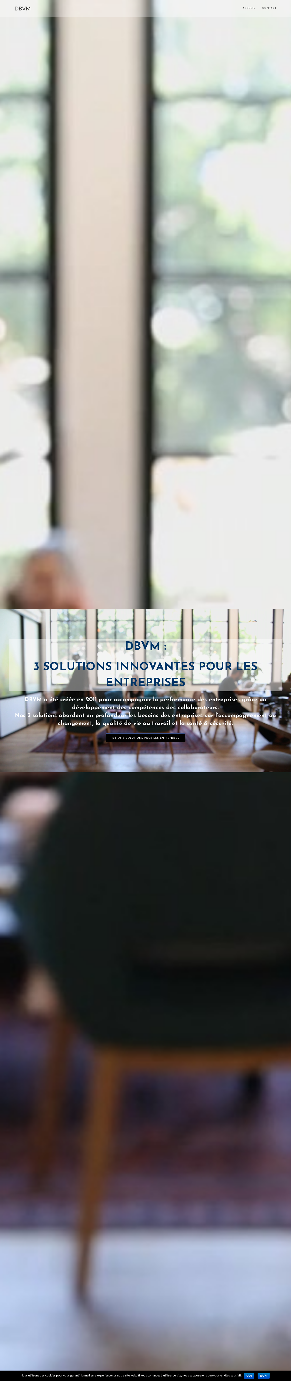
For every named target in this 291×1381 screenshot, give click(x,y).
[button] (145, 737)
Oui (249, 1375)
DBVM (23, 8)
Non (263, 1375)
